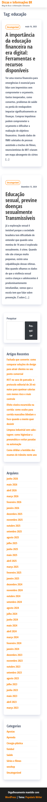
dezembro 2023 (14, 655)
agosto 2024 (13, 608)
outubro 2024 (13, 596)
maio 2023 (12, 696)
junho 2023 (12, 690)
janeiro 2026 (13, 508)
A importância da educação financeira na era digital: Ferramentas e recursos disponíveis (20, 52)
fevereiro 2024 (14, 643)
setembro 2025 (14, 531)
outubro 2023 (13, 666)
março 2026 (12, 496)
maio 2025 (12, 555)
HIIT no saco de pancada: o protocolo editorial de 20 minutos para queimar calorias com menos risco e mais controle (21, 389)
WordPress (10, 797)
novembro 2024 (15, 590)
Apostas (11, 731)
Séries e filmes (14, 761)
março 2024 (12, 637)
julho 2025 (12, 543)
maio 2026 (12, 484)
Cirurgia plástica (15, 743)
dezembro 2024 (14, 584)
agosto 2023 (13, 678)
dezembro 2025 (14, 514)
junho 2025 (12, 549)
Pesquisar (11, 318)
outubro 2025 (13, 525)
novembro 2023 (15, 660)
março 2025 (12, 566)
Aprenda (11, 737)
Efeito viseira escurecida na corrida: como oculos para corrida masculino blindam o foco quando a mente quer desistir (21, 414)
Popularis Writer (33, 797)
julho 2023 (12, 684)
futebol (10, 749)
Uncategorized (13, 27)
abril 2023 (12, 702)
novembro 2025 (15, 519)
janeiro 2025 (13, 578)
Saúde (10, 755)
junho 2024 (12, 619)
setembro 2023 (14, 672)
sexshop (11, 766)
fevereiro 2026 (14, 502)
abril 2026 (12, 490)
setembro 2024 (14, 602)
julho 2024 (12, 613)
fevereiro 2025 (14, 572)
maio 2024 (12, 625)
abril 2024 (12, 631)
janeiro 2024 (13, 649)
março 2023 (12, 707)
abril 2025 (12, 561)
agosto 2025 (13, 537)
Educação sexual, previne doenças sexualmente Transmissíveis (21, 205)
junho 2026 (12, 478)
